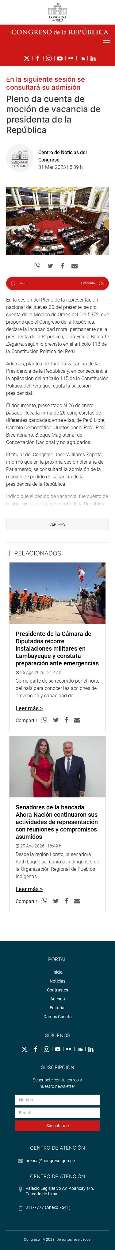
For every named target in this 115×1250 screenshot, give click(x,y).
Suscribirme (57, 1125)
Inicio (57, 972)
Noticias (57, 981)
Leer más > (29, 708)
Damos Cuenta (58, 1016)
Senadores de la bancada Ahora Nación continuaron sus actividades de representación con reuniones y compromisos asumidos (57, 822)
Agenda (57, 998)
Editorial (57, 1007)
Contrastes (57, 989)
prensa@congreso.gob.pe (50, 1160)
